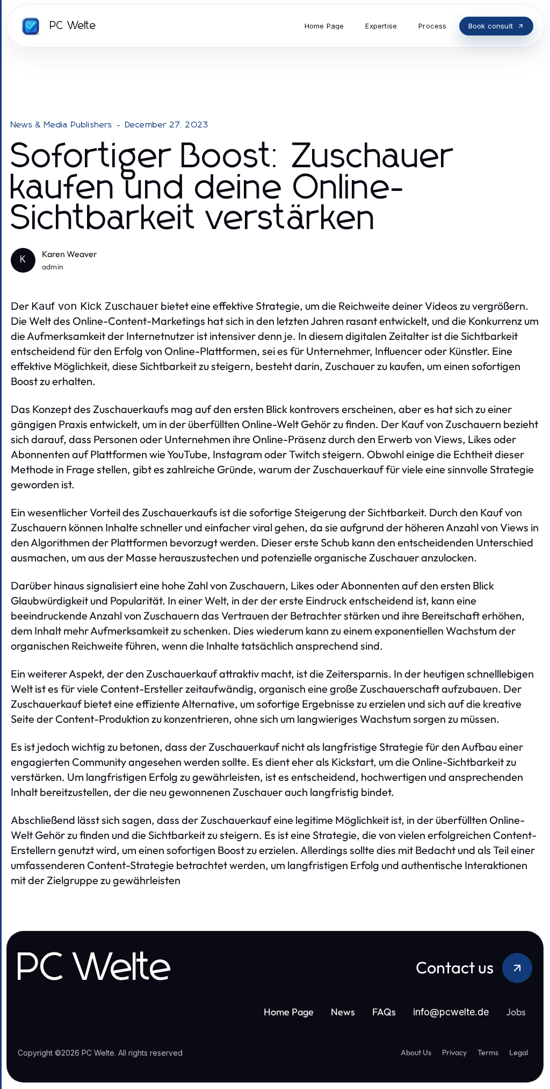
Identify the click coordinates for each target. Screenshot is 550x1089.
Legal (518, 1052)
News (343, 1012)
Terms (487, 1052)
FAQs (384, 1012)
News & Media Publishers (62, 124)
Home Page (289, 1012)
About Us (416, 1052)
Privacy (454, 1052)
